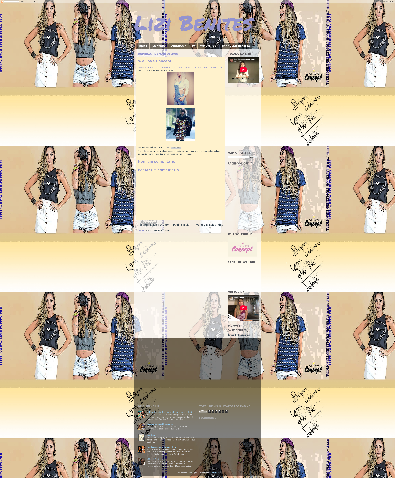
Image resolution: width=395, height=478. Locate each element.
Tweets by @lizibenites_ (239, 335)
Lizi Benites (193, 22)
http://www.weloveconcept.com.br (156, 70)
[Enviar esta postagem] (167, 147)
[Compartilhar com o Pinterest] (180, 148)
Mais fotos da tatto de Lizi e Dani (161, 447)
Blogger (216, 472)
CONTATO (158, 45)
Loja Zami (150, 435)
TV (193, 45)
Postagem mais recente (153, 224)
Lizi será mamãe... (154, 459)
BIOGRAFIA (178, 45)
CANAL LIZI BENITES (236, 45)
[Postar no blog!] (174, 148)
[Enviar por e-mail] (172, 148)
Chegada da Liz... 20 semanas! (160, 424)
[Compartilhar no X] (176, 148)
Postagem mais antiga (209, 224)
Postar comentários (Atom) (158, 230)
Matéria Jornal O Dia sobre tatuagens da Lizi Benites (170, 412)
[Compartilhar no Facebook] (178, 148)
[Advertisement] (242, 117)
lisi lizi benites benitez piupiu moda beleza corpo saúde (168, 154)
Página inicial (181, 224)
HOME (143, 45)
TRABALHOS (208, 45)
